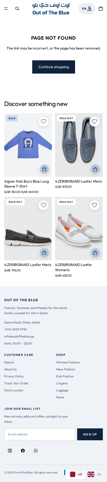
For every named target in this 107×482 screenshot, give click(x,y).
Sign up (90, 434)
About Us (10, 369)
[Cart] (100, 8)
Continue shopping (53, 66)
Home (60, 397)
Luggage (62, 390)
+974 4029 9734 (15, 329)
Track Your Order (16, 383)
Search (9, 362)
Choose (99, 169)
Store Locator (14, 390)
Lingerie (62, 383)
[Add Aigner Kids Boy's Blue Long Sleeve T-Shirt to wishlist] (43, 121)
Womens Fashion (68, 362)
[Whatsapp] (36, 450)
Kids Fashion (65, 376)
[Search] (17, 8)
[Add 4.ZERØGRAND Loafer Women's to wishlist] (94, 205)
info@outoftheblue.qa (19, 336)
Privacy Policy (14, 376)
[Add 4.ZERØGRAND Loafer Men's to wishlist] (94, 121)
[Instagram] (10, 450)
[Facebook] (23, 450)
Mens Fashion (65, 369)
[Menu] (6, 9)
